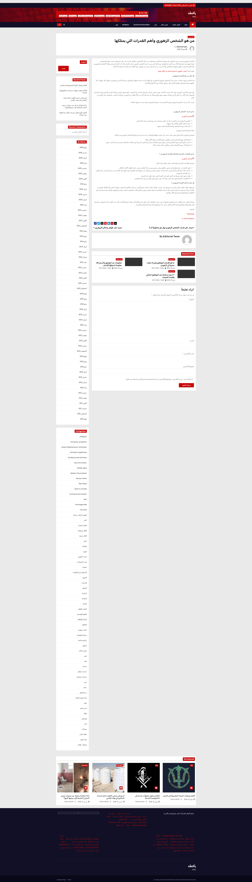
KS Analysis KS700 (92, 847)
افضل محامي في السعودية (178, 844)
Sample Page (61, 880)
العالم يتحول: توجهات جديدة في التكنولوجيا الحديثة (73, 91)
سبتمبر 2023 (82, 283)
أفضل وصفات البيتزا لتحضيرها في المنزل (73, 85)
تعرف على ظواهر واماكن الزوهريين (108, 227)
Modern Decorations (78, 473)
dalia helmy (175, 799)
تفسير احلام (164, 25)
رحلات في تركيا (118, 816)
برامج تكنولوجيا (82, 635)
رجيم (85, 687)
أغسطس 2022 (82, 351)
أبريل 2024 (83, 246)
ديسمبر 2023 (82, 267)
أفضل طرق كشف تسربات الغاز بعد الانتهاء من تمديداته (73, 114)
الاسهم (84, 578)
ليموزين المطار (72, 16)
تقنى (155, 25)
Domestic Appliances (78, 452)
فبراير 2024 (83, 257)
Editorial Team (182, 47)
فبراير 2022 (83, 382)
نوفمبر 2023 (82, 273)
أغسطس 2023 (82, 288)
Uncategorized (81, 504)
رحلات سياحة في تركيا (79, 842)
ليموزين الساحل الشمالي (127, 16)
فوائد (185, 25)
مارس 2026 (82, 153)
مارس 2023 (83, 314)
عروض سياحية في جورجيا (132, 816)
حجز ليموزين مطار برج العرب (85, 16)
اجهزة (85, 551)
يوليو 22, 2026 (188, 799)
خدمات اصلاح (82, 671)
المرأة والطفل (82, 619)
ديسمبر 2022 (82, 330)
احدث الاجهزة (82, 557)
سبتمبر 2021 (83, 408)
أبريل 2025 (83, 189)
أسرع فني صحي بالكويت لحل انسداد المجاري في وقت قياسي (75, 99)
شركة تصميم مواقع (123, 813)
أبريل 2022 (83, 372)
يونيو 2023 (83, 299)
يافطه (192, 13)
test (85, 499)
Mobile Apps (82, 468)
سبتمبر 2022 (82, 346)
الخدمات (84, 583)
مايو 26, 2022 (171, 268)
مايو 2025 (83, 184)
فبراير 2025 (83, 200)
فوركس (84, 718)
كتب (85, 724)
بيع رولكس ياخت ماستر (168, 847)
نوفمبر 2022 (82, 335)
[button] (64, 25)
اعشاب (84, 567)
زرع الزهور (83, 692)
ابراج (85, 541)
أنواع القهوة (176, 850)
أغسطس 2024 (82, 226)
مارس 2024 (82, 252)
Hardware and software (77, 457)
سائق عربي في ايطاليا (177, 839)
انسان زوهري (191, 37)
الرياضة (84, 593)
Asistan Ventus (162, 844)
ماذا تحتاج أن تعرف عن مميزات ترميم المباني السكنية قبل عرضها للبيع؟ (74, 106)
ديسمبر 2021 (82, 393)
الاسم (191, 341)
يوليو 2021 (83, 419)
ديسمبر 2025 (82, 168)
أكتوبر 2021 (83, 403)
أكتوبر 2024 (83, 220)
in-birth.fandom (188, 218)
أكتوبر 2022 (83, 340)
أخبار (85, 520)
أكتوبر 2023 (83, 278)
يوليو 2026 (83, 147)
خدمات (84, 666)
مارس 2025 (82, 194)
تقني (85, 661)
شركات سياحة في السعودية (179, 842)
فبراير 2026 (83, 158)
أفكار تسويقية (82, 531)
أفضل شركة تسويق (72, 839)
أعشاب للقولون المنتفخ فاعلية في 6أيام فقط (172, 71)
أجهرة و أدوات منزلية (80, 515)
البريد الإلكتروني (188, 353)
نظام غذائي (83, 734)
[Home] (192, 24)
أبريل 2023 (83, 309)
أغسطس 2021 (82, 414)
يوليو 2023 (83, 293)
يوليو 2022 (83, 356)
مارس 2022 (83, 377)
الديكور (84, 588)
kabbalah (190, 214)
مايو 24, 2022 (118, 268)
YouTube (83, 510)
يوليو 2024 (83, 231)
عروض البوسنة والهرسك (129, 822)
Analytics (125, 25)
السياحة (84, 598)
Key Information (80, 463)
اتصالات (84, 546)
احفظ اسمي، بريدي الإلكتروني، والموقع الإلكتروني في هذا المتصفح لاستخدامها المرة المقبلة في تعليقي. (158, 379)
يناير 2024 (83, 262)
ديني (85, 682)
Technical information (141, 25)
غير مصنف (83, 708)
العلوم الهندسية (82, 614)
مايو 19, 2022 (171, 280)
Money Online (81, 478)
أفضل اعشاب (176, 25)
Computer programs (78, 442)
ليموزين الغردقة (63, 16)
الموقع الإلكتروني (188, 366)
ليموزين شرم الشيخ (99, 16)
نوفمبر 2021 (83, 398)
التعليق (191, 299)
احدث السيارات (82, 562)
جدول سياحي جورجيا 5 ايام (85, 850)
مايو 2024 (83, 241)
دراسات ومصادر (81, 677)
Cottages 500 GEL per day (172, 836)
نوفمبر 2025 (82, 173)
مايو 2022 (83, 367)
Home (69, 880)
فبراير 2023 (83, 320)
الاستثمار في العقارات (80, 572)
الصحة (85, 604)
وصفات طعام (82, 745)
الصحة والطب (82, 609)
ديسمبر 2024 (82, 210)
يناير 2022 (83, 387)
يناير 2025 (83, 205)
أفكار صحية (83, 536)
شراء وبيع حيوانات (81, 698)
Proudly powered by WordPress (164, 880)
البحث (83, 62)
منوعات (84, 729)
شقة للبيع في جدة (77, 844)
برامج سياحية (82, 640)
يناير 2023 (83, 325)
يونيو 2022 (83, 361)
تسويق (85, 645)
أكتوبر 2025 (83, 179)
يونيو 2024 (83, 236)
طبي (116, 25)
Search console (81, 489)
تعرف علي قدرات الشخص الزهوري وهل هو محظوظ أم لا (171, 227)
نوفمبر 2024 (82, 215)
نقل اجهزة (83, 739)
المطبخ (84, 624)
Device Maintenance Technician (74, 447)
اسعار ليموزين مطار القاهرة (113, 16)
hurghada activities (139, 825)
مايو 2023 (83, 304)
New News (83, 484)
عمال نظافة (120, 825)
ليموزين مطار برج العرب (142, 16)
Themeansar (192, 880)
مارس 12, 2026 (117, 802)
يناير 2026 (83, 163)
